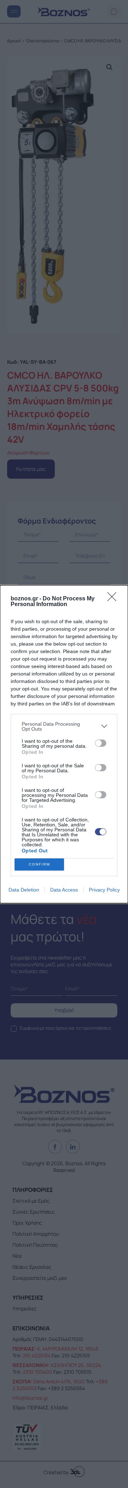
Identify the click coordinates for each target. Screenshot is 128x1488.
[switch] (100, 743)
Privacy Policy (104, 890)
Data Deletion (24, 890)
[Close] (114, 599)
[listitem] (64, 726)
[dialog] (64, 744)
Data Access (64, 890)
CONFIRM (39, 864)
